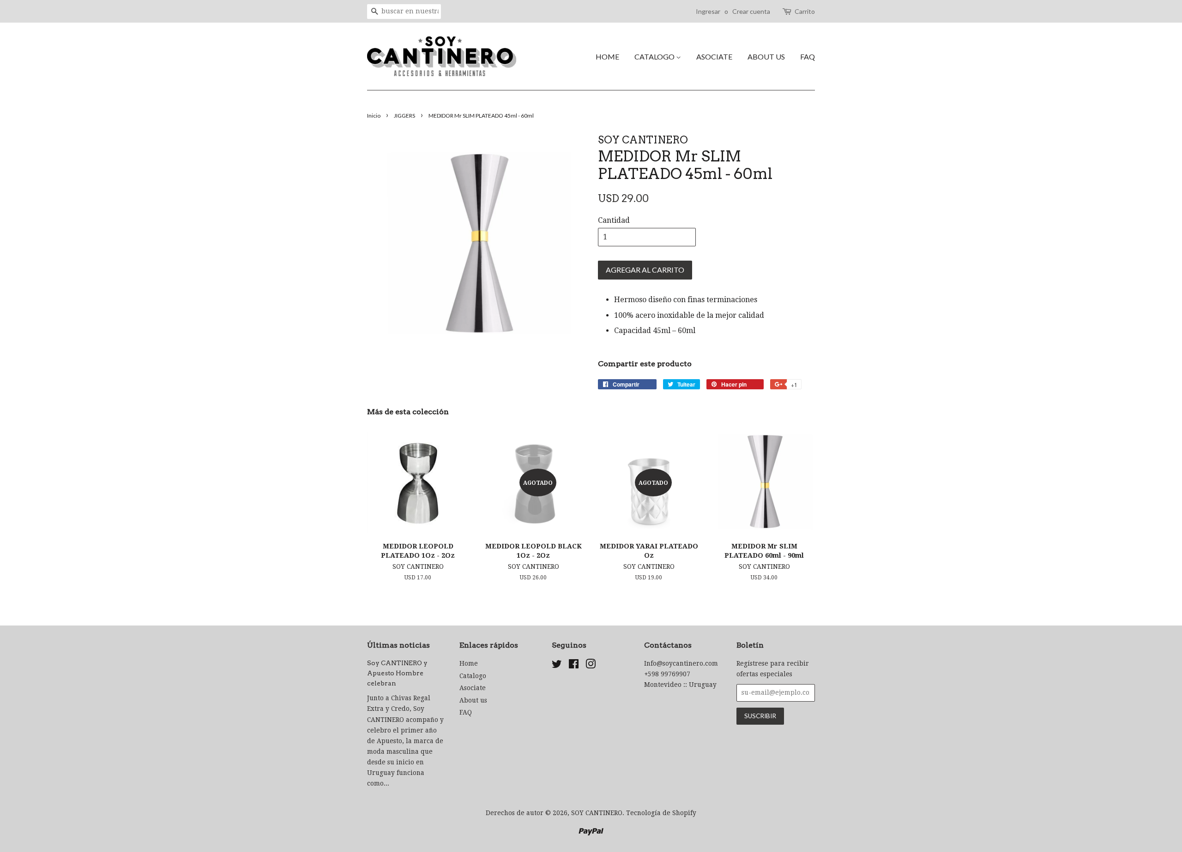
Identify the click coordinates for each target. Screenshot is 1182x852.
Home (607, 56)
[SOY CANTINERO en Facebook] (573, 665)
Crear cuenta (751, 11)
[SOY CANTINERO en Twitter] (557, 665)
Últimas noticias (398, 645)
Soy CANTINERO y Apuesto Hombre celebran (397, 673)
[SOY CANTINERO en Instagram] (590, 665)
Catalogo (655, 56)
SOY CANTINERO (596, 812)
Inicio (373, 115)
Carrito (805, 11)
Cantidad (614, 220)
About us (766, 56)
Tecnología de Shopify (661, 812)
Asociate (714, 56)
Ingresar (708, 11)
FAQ (807, 56)
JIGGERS (404, 115)
